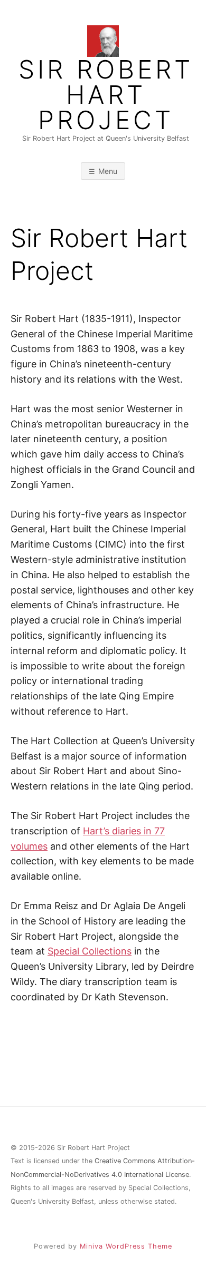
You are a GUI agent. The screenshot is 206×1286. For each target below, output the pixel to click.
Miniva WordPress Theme (126, 1246)
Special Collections (90, 951)
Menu (107, 171)
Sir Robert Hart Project (105, 95)
